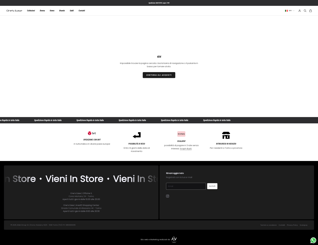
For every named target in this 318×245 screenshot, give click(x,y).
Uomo (52, 11)
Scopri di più (186, 148)
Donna (42, 11)
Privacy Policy (292, 225)
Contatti (82, 11)
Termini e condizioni (268, 225)
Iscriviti (212, 186)
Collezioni (31, 11)
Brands (62, 11)
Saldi (72, 11)
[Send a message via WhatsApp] (313, 240)
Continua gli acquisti (159, 75)
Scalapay (303, 225)
